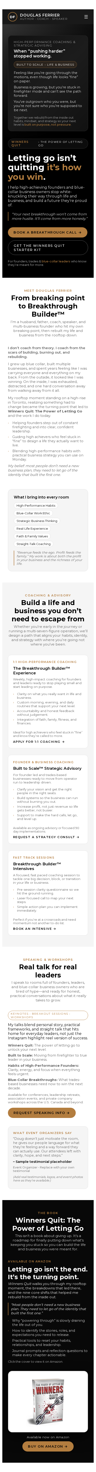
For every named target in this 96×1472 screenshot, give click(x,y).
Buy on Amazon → (48, 1446)
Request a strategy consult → (46, 837)
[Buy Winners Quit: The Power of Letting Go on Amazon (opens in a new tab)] (48, 1401)
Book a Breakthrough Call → (48, 232)
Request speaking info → (42, 1113)
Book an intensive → (34, 928)
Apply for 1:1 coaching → (39, 741)
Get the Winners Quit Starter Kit (39, 248)
